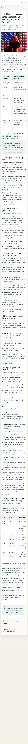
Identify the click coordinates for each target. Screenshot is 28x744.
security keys (15, 279)
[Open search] (22, 2)
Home (2, 7)
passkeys (6, 279)
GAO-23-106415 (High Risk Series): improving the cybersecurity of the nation (13, 136)
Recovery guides (10, 7)
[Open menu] (25, 2)
